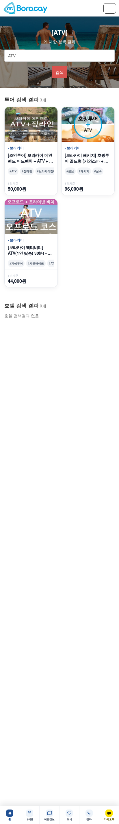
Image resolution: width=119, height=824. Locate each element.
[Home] (25, 8)
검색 (59, 72)
